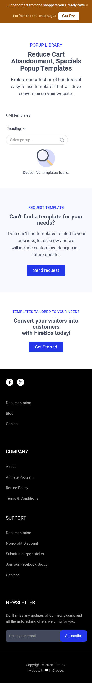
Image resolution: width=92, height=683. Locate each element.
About (11, 467)
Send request (46, 270)
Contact (12, 424)
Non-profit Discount (22, 543)
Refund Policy (17, 488)
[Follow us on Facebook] (9, 382)
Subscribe (73, 636)
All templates (19, 115)
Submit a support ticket (25, 554)
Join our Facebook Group (26, 564)
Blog (9, 413)
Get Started (46, 346)
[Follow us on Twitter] (20, 382)
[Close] (87, 4)
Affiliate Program (20, 477)
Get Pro (68, 16)
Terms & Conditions (22, 498)
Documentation (18, 403)
